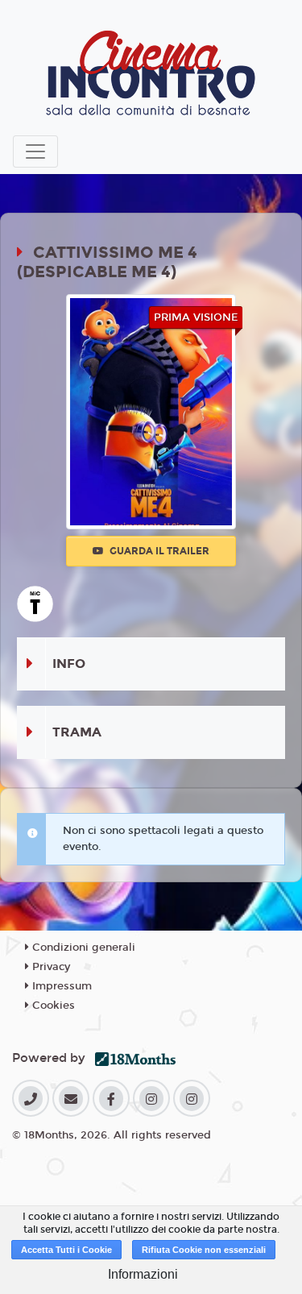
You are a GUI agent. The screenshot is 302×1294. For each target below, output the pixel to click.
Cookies (52, 1005)
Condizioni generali (82, 947)
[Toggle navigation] (35, 151)
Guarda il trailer (158, 551)
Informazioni (143, 1274)
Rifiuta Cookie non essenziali (204, 1250)
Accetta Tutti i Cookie (66, 1250)
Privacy (49, 966)
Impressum (60, 986)
